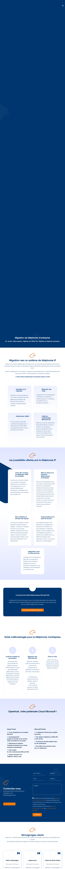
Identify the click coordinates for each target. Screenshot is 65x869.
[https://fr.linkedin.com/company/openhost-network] (4, 800)
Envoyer (38, 814)
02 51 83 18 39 (10, 804)
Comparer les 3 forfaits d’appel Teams (32, 610)
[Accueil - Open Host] (6, 6)
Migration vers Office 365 (30, 341)
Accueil (10, 341)
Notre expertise (17, 341)
